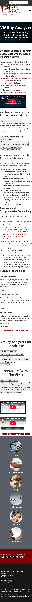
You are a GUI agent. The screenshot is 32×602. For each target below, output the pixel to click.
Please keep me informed (12, 557)
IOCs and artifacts (9, 195)
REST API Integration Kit (11, 255)
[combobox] (18, 2)
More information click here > (16, 434)
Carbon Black (14, 234)
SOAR (11, 83)
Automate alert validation (11, 78)
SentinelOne (7, 236)
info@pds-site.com (21, 5)
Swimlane (21, 236)
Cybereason (24, 234)
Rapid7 (14, 236)
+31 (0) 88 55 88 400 (10, 5)
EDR (14, 81)
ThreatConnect (8, 239)
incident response (15, 90)
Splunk (18, 232)
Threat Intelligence (19, 92)
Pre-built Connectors (10, 225)
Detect (5, 69)
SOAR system (26, 246)
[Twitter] (4, 2)
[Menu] (30, 9)
